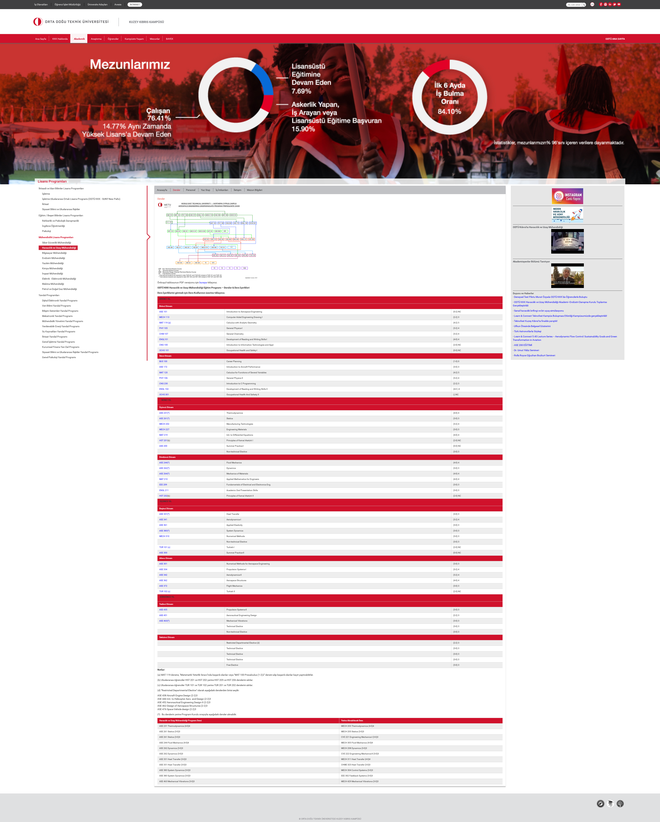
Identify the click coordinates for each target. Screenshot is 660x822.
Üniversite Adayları (97, 4)
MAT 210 (163, 479)
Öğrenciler (113, 38)
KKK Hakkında (60, 38)
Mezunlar (155, 38)
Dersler (176, 190)
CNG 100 (163, 345)
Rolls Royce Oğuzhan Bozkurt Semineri (534, 355)
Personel (190, 190)
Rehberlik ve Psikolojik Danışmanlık (60, 220)
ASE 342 (163, 575)
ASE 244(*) (164, 462)
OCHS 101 (164, 350)
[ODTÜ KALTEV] (620, 803)
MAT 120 (163, 372)
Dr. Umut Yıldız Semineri (526, 350)
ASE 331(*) (164, 514)
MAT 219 (163, 435)
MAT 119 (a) (165, 323)
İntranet (135, 4)
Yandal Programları (49, 295)
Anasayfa (162, 190)
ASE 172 (163, 367)
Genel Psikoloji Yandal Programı (59, 357)
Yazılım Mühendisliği (53, 263)
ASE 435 (163, 609)
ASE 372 (163, 586)
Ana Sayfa (40, 38)
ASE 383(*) (164, 531)
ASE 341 (163, 519)
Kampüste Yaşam (134, 38)
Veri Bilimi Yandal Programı (56, 305)
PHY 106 (163, 378)
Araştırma (96, 38)
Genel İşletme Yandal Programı (58, 341)
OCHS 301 (164, 394)
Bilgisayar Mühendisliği (54, 253)
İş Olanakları (41, 4)
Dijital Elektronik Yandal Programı (59, 300)
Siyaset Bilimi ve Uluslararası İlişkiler (61, 209)
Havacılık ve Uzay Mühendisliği (59, 247)
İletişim (237, 190)
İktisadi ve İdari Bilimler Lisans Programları (61, 188)
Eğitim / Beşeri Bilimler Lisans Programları (61, 215)
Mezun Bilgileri (254, 190)
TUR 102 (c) (164, 591)
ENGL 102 (164, 389)
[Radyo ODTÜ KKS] (600, 803)
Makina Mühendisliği (53, 283)
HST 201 (163, 440)
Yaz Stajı (205, 190)
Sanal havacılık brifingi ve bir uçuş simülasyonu (539, 310)
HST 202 (163, 496)
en (592, 4)
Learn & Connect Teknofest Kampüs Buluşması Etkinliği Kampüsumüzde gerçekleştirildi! (560, 315)
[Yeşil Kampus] (610, 803)
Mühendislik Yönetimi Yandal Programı (62, 321)
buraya (203, 282)
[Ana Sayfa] (76, 17)
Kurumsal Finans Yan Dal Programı (60, 347)
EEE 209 (163, 484)
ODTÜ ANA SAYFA (615, 38)
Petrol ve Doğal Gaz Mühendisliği (59, 289)
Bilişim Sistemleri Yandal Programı (60, 310)
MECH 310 (164, 536)
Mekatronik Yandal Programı (57, 316)
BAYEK (169, 38)
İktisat (45, 204)
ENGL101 (163, 339)
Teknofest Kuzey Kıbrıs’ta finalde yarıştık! (536, 321)
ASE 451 (163, 615)
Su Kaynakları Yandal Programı (58, 331)
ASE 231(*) (164, 413)
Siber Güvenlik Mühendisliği (56, 242)
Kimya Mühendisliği (52, 268)
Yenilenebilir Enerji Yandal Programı (60, 326)
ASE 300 (163, 553)
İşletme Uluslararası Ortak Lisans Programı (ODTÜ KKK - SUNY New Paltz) (81, 199)
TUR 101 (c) (164, 547)
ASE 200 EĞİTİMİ (523, 345)
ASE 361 (163, 525)
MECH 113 (164, 317)
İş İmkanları (222, 190)
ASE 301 (163, 564)
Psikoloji (46, 231)
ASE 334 (163, 569)
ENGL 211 (164, 490)
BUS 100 (163, 361)
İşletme (46, 193)
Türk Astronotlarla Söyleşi (527, 331)
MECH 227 (164, 429)
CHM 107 (163, 334)
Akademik (79, 38)
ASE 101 (163, 312)
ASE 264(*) (164, 473)
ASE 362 (163, 580)
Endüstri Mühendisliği (53, 258)
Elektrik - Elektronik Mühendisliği (59, 278)
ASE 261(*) (164, 418)
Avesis (117, 4)
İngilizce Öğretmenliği (53, 226)
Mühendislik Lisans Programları (56, 237)
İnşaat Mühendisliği (52, 273)
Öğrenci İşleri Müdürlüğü (68, 4)
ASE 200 (163, 446)
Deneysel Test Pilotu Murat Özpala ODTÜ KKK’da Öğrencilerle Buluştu (550, 297)
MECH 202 (164, 424)
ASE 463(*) (164, 621)
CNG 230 (163, 383)
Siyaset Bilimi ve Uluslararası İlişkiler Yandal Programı (70, 352)
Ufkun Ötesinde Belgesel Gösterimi (532, 326)
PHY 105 (163, 328)
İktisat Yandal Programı (54, 336)
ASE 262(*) (164, 468)
